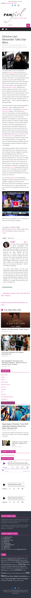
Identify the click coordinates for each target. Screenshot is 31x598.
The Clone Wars (10, 578)
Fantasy (3, 379)
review (3, 573)
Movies (13, 570)
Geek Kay (22, 564)
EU (19, 560)
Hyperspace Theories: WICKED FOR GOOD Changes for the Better (20, 443)
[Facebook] (25, 242)
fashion (3, 564)
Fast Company (13, 72)
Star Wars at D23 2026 (11, 3)
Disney (15, 560)
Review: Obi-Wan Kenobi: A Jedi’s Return (15, 329)
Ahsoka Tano (4, 558)
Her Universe (8, 566)
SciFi (2, 392)
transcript (13, 177)
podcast (18, 570)
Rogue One (10, 573)
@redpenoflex (6, 538)
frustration (5, 109)
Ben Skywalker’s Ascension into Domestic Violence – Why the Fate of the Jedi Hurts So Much (14, 362)
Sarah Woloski (22, 573)
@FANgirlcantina (10, 229)
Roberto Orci (11, 167)
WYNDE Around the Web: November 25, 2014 (14, 304)
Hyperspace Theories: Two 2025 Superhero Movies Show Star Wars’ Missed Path (15, 426)
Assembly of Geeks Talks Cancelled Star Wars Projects (15, 294)
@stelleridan (7, 543)
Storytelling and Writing (7, 396)
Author (4, 238)
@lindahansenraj (8, 540)
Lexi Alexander (10, 47)
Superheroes (4, 399)
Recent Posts (11, 238)
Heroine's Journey (5, 384)
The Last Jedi (4, 580)
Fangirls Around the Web (10, 562)
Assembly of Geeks (11, 87)
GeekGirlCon (15, 564)
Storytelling (22, 576)
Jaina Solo (13, 568)
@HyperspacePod (21, 549)
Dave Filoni (4, 560)
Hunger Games (16, 566)
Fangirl (16, 45)
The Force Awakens (22, 578)
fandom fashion (24, 560)
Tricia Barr (10, 580)
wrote (19, 218)
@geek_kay (6, 541)
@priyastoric (7, 546)
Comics (26, 558)
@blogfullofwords (9, 544)
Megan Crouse (8, 570)
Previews (3, 389)
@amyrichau (7, 548)
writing (21, 580)
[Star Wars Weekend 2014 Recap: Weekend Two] (15, 335)
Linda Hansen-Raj (19, 568)
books (22, 558)
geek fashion (8, 564)
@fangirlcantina (8, 537)
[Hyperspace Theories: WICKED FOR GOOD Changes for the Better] (6, 441)
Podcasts (3, 387)
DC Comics (22, 45)
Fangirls (3, 562)
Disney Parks (4, 374)
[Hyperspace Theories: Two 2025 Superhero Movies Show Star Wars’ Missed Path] (15, 406)
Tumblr (4, 233)
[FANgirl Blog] (3, 29)
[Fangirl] (6, 242)
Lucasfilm (26, 568)
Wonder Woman (16, 580)
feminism (4, 47)
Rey (7, 573)
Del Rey (10, 560)
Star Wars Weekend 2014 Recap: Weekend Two (13, 353)
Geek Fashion (4, 382)
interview (8, 568)
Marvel (15, 47)
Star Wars (3, 394)
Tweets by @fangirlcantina (8, 455)
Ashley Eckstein (11, 558)
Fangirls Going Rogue (22, 562)
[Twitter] (27, 242)
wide (3, 85)
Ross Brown (16, 573)
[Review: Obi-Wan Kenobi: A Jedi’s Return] (15, 313)
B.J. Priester (18, 558)
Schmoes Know (21, 47)
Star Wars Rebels (12, 576)
